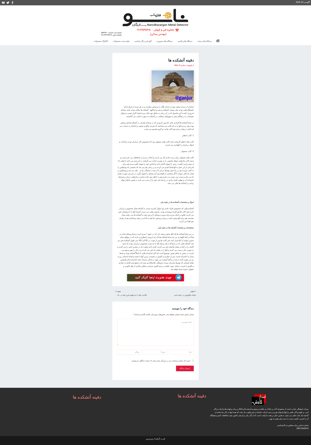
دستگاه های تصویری (164, 41)
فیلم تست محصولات (121, 41)
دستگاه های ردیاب (204, 41)
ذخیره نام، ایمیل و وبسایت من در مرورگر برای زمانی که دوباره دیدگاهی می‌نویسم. (160, 361)
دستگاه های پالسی (184, 41)
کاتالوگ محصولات (101, 41)
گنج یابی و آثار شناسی (143, 41)
